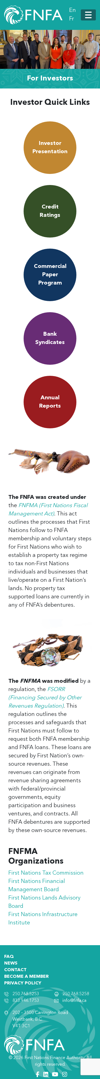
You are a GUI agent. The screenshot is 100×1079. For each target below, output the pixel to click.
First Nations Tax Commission (46, 873)
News (11, 963)
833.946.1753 (25, 1001)
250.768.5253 (25, 994)
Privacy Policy (22, 983)
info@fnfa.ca (74, 1001)
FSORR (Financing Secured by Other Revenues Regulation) (44, 698)
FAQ (9, 957)
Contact (15, 970)
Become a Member (26, 976)
